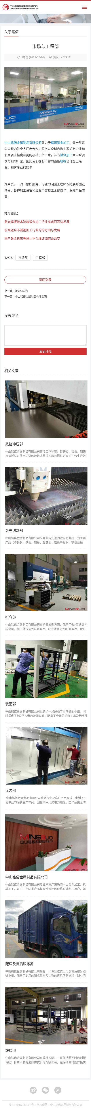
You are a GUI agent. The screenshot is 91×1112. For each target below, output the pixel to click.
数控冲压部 (14, 444)
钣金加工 (66, 155)
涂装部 (10, 790)
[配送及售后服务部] (46, 929)
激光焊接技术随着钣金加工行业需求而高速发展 (36, 221)
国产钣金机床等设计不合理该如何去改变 (32, 238)
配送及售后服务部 (19, 964)
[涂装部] (46, 756)
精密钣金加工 (60, 142)
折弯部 (10, 617)
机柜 (63, 161)
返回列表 (45, 280)
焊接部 (10, 1050)
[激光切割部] (46, 496)
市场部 (23, 257)
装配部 (10, 704)
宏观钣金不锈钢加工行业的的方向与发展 (32, 230)
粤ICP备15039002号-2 (22, 1104)
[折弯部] (46, 582)
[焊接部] (46, 1015)
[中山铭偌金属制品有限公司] (46, 842)
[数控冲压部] (46, 409)
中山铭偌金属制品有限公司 (23, 142)
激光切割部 (21, 291)
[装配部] (46, 669)
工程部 (40, 257)
